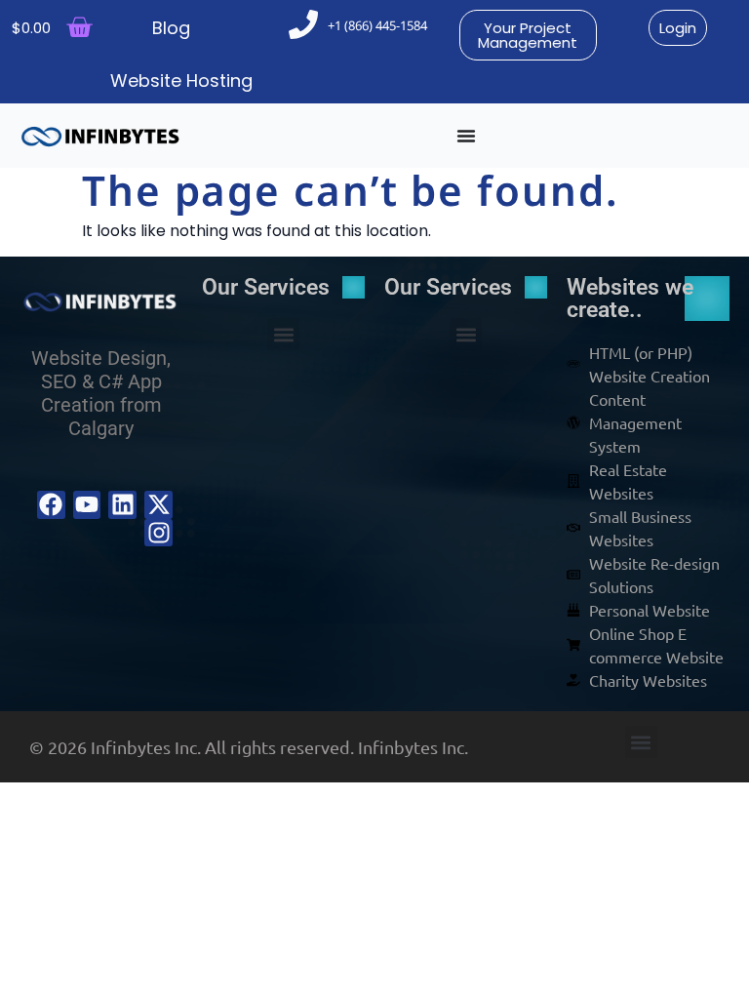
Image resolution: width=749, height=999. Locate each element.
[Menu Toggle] (466, 135)
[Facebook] (51, 505)
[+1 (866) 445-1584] (303, 24)
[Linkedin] (122, 505)
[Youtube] (87, 505)
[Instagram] (158, 533)
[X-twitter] (158, 505)
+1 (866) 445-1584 (377, 25)
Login (677, 28)
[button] (283, 334)
